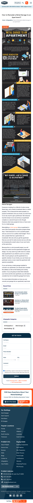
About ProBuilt (5, 444)
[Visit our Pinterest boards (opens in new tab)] (21, 495)
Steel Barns (4, 418)
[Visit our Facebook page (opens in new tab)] (14, 495)
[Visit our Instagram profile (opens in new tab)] (17, 495)
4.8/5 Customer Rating (16, 382)
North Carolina (5, 434)
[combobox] (9, 359)
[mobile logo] (4, 3)
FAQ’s (2, 453)
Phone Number (7, 351)
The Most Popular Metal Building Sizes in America (21, 309)
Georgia (3, 431)
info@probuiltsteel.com (10, 482)
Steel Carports (5, 415)
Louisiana (19, 434)
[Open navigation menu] (30, 3)
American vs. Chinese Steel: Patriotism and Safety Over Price (22, 301)
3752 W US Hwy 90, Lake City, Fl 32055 (13, 474)
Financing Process (21, 464)
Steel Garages (5, 413)
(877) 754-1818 (6, 6)
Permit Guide (19, 455)
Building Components (22, 444)
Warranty (18, 461)
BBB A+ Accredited (23, 380)
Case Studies (4, 464)
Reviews (3, 450)
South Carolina (20, 437)
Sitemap (23, 493)
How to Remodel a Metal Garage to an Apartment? (21, 292)
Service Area (4, 447)
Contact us (4, 458)
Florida (3, 428)
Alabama (18, 431)
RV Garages (4, 421)
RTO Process (19, 466)
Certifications (20, 458)
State (4, 357)
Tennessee (4, 437)
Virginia (18, 428)
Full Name (6, 340)
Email (4, 346)
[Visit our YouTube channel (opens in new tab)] (10, 495)
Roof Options (20, 447)
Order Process (20, 453)
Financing (12, 380)
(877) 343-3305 (7, 477)
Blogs (2, 455)
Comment (5, 363)
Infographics (9, 20)
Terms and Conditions (15, 493)
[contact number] (26, 2)
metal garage (14, 227)
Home (3, 20)
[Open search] (23, 3)
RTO (16, 380)
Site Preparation (20, 450)
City (18, 357)
